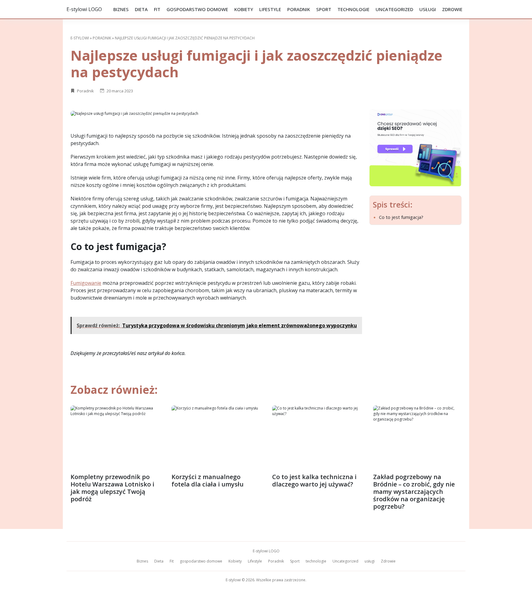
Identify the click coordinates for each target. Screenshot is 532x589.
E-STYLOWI (80, 38)
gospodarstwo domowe (197, 9)
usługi (427, 9)
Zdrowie (452, 9)
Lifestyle (270, 9)
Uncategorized (394, 9)
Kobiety (243, 9)
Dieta (141, 9)
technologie (353, 9)
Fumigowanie (86, 283)
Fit (157, 9)
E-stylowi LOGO (84, 9)
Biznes (121, 9)
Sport (323, 9)
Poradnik (298, 9)
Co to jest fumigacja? (401, 217)
